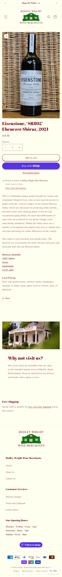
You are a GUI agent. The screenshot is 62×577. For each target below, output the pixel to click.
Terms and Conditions (15, 503)
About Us (10, 472)
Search (9, 465)
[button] (6, 17)
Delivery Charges (13, 497)
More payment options (31, 173)
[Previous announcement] (5, 3)
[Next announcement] (56, 3)
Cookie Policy (12, 510)
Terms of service (42, 571)
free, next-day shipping (39, 407)
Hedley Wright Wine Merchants (30, 567)
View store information (15, 188)
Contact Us (11, 479)
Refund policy (27, 571)
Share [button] (7, 298)
